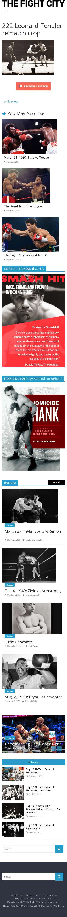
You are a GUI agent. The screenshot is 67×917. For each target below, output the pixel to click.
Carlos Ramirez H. (7, 748)
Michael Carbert (32, 594)
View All (56, 482)
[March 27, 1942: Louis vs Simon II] (30, 490)
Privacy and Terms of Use (24, 906)
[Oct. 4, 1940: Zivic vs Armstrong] (29, 549)
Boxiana (9, 525)
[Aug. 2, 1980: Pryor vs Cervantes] (29, 656)
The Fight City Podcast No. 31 (25, 255)
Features (27, 903)
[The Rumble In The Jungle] (26, 170)
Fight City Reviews (51, 903)
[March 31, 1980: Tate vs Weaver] (29, 121)
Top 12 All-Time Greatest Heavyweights (40, 778)
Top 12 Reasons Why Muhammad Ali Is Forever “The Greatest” (43, 817)
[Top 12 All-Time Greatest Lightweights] (14, 830)
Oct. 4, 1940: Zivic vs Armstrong (33, 590)
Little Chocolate (19, 641)
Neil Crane (33, 646)
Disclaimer (41, 906)
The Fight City (16, 903)
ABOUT (51, 906)
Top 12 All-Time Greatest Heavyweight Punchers (40, 796)
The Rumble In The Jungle (23, 206)
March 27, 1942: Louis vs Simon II (33, 533)
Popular (35, 770)
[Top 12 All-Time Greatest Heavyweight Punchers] (14, 792)
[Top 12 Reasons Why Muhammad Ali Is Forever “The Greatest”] (14, 811)
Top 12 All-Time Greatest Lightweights (40, 835)
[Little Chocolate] (32, 604)
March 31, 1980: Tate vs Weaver (27, 157)
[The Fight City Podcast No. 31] (30, 219)
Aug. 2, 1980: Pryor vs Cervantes (33, 696)
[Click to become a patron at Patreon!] (33, 83)
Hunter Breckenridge (34, 539)
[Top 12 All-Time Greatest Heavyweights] (14, 774)
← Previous (11, 101)
